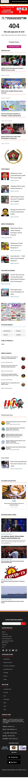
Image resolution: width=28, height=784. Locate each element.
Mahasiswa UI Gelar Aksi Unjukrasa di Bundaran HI (16, 246)
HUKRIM (5, 86)
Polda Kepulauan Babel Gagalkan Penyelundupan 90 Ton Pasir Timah (9, 375)
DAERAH (18, 334)
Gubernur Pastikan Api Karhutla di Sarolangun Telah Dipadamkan (9, 357)
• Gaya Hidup (6, 699)
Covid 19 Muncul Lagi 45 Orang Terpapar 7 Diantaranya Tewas (13, 582)
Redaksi (3, 632)
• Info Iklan (5, 692)
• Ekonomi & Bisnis (7, 662)
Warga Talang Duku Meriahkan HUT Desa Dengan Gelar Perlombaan (15, 428)
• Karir (4, 696)
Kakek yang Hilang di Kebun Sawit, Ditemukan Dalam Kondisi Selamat (14, 435)
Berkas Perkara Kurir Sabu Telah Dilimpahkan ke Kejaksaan (10, 137)
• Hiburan (5, 676)
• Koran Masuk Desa (7, 669)
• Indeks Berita (6, 659)
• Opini (4, 706)
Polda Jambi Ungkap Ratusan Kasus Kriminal (12, 92)
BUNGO (6, 334)
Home (3, 647)
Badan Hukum (5, 642)
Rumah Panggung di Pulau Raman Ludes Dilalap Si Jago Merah (15, 441)
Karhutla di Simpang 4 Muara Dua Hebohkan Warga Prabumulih (9, 366)
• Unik (4, 709)
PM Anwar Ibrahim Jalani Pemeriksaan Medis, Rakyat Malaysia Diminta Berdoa (12, 562)
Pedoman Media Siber (6, 636)
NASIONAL (5, 108)
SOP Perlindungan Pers (7, 638)
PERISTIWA (5, 63)
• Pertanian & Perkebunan (9, 665)
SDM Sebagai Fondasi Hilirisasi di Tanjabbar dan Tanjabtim (17, 199)
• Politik (5, 679)
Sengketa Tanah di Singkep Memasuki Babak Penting (10, 383)
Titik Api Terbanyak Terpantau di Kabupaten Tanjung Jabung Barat (11, 114)
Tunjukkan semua (14, 46)
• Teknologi (5, 672)
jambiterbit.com (13, 769)
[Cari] (23, 623)
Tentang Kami (5, 634)
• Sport (4, 702)
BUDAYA (18, 331)
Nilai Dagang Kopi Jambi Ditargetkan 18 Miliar (17, 292)
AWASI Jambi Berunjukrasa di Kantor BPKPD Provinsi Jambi (12, 69)
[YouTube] (13, 650)
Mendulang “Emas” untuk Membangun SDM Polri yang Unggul (17, 176)
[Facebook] (3, 650)
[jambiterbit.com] (7, 14)
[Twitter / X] (9, 650)
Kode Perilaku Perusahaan (7, 640)
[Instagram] (6, 650)
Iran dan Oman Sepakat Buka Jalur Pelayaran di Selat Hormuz (12, 602)
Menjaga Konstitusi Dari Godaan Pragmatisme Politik (17, 212)
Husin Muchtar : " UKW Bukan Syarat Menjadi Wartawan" (17, 258)
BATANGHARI (7, 331)
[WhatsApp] (16, 650)
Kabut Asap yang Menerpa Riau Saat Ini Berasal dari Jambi (18, 464)
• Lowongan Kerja (7, 689)
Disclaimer (4, 644)
